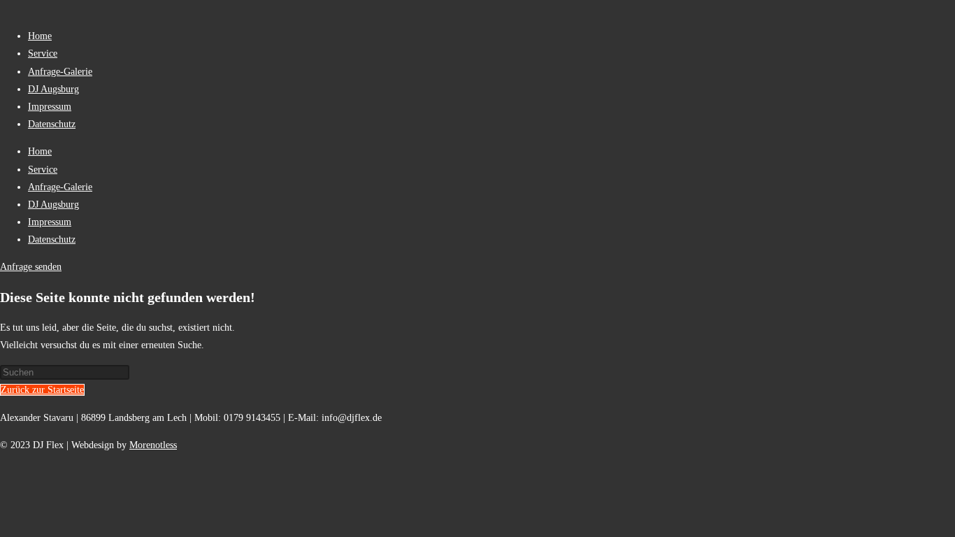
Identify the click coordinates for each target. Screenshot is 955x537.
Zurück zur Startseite (42, 390)
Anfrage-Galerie (60, 71)
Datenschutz (52, 124)
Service (42, 53)
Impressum (49, 106)
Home (40, 36)
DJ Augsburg (53, 89)
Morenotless (153, 445)
